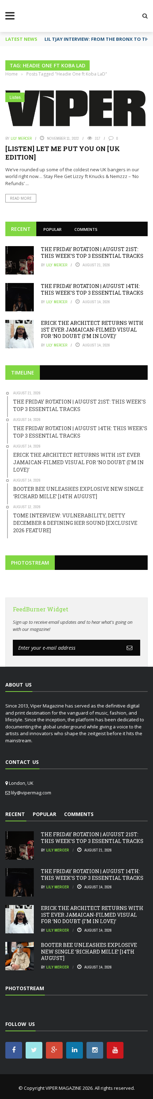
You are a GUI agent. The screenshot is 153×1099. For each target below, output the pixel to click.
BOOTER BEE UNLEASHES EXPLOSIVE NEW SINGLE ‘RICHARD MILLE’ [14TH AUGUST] (89, 951)
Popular (52, 229)
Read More (21, 198)
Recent (21, 229)
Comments (85, 229)
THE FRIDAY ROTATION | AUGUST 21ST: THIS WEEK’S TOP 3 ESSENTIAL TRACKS (92, 252)
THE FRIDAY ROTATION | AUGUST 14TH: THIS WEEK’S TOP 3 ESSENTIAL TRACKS (92, 289)
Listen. (16, 97)
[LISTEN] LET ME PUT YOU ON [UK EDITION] (62, 152)
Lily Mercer (21, 138)
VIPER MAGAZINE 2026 (69, 1088)
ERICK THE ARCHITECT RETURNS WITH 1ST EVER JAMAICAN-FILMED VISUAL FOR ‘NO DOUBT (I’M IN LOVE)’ (92, 329)
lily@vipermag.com (31, 792)
